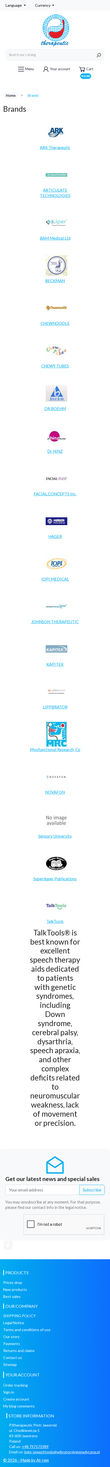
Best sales (12, 1296)
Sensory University (55, 836)
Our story (11, 1336)
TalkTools (55, 921)
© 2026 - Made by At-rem (26, 1460)
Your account (60, 69)
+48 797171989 (35, 1446)
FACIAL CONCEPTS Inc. (55, 493)
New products (15, 1289)
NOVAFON (55, 792)
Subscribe (92, 1189)
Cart (87, 71)
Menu (29, 69)
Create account (16, 1399)
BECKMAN (55, 280)
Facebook (8, 1245)
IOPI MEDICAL (55, 579)
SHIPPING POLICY (19, 1315)
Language (14, 5)
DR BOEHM (55, 408)
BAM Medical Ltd (55, 238)
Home (11, 95)
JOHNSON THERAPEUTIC (55, 621)
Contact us (12, 1357)
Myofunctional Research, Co (55, 749)
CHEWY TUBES (55, 365)
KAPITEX (55, 664)
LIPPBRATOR (55, 706)
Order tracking (15, 1385)
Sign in (8, 1392)
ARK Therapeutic (55, 147)
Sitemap (10, 1364)
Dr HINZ (55, 451)
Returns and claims (19, 1350)
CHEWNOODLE (55, 323)
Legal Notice (13, 1322)
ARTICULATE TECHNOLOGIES (55, 193)
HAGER (55, 536)
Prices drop (12, 1282)
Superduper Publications (55, 878)
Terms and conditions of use (26, 1329)
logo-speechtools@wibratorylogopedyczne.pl (62, 1452)
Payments (11, 1343)
